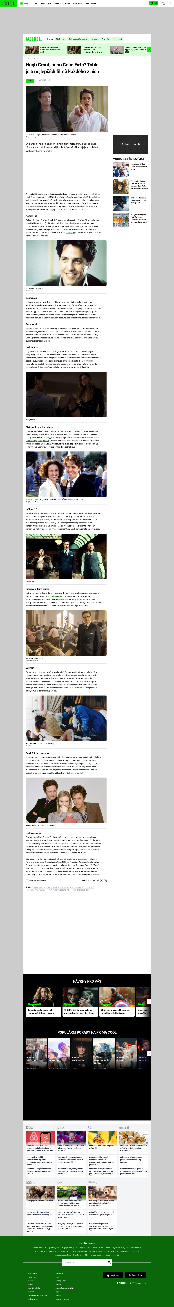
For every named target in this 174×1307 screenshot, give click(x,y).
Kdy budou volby (118, 1248)
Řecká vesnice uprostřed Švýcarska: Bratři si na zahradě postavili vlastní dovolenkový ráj (101, 1226)
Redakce (58, 1295)
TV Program (77, 3)
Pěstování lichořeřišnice (129, 1251)
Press (57, 1277)
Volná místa (32, 1277)
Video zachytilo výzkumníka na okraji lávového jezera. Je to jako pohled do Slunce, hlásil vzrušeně (101, 1171)
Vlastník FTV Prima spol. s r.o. (38, 1295)
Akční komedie (54, 596)
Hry (49, 3)
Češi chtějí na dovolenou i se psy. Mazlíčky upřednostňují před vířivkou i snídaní (101, 1203)
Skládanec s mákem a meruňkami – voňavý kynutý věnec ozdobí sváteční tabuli (133, 1148)
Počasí (107, 1248)
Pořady (67, 3)
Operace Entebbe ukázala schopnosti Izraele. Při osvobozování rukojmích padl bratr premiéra (102, 1161)
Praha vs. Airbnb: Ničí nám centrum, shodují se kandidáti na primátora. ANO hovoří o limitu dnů (40, 1148)
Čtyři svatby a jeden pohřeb (37, 440)
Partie (100, 1248)
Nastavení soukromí (62, 1299)
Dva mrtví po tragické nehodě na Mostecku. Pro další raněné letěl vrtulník (39, 1171)
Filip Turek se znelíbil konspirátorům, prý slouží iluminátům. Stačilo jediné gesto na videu (39, 1161)
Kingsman (65, 596)
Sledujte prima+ (90, 3)
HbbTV (30, 1284)
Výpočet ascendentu (63, 1255)
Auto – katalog (41, 1251)
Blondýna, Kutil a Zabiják (101, 1061)
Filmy (35, 3)
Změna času (92, 1248)
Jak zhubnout (38, 1248)
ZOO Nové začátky (134, 1248)
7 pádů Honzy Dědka (57, 1251)
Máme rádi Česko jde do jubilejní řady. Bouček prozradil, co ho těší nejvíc (70, 1171)
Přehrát (32, 1057)
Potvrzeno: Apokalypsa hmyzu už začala (101, 1147)
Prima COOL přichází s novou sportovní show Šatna (139, 166)
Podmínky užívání (34, 1288)
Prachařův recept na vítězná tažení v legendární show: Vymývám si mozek (71, 1148)
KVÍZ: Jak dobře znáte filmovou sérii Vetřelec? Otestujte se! (139, 200)
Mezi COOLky (33, 1060)
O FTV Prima (32, 1273)
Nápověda (59, 1292)
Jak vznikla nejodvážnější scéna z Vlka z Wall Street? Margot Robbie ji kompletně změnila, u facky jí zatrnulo (40, 1227)
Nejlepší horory (68, 1248)
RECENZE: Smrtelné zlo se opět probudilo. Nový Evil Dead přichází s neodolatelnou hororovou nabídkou (79, 1012)
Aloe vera (114, 1251)
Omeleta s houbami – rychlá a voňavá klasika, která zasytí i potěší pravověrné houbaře (133, 1171)
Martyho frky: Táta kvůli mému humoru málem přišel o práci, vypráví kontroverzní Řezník (69, 1203)
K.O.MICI (121, 1060)
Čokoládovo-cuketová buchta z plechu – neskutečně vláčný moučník (131, 1159)
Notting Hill (70, 232)
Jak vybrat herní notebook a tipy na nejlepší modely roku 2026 (135, 50)
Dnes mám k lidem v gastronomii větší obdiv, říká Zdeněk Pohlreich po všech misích (70, 1159)
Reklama (31, 1281)
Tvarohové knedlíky (80, 1255)
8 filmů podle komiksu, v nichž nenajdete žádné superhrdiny (38, 1213)
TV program (80, 1248)
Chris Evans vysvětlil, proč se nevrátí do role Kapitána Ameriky (115, 1012)
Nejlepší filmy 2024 (52, 1248)
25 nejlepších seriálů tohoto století (40, 1201)
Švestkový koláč (112, 1255)
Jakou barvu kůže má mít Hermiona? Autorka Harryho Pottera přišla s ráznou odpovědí (41, 1012)
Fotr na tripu (54, 1060)
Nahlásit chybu (33, 1299)
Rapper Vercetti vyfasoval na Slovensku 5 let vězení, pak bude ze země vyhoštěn (71, 1214)
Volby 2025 (71, 1251)
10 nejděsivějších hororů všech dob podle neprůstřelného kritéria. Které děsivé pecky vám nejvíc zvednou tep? (92, 52)
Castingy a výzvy (61, 1281)
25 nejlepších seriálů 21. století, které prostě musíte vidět (50, 50)
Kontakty (58, 1284)
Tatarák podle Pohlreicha (99, 1251)
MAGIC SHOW (78, 1060)
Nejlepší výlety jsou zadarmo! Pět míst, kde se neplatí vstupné (101, 1213)
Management (60, 1273)
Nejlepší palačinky (97, 1255)
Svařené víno (82, 1251)
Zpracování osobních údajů (65, 1288)
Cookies (31, 1292)
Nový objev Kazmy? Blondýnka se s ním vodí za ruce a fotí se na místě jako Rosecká (71, 1226)
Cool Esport (58, 3)
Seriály (42, 3)
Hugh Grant (31, 197)
